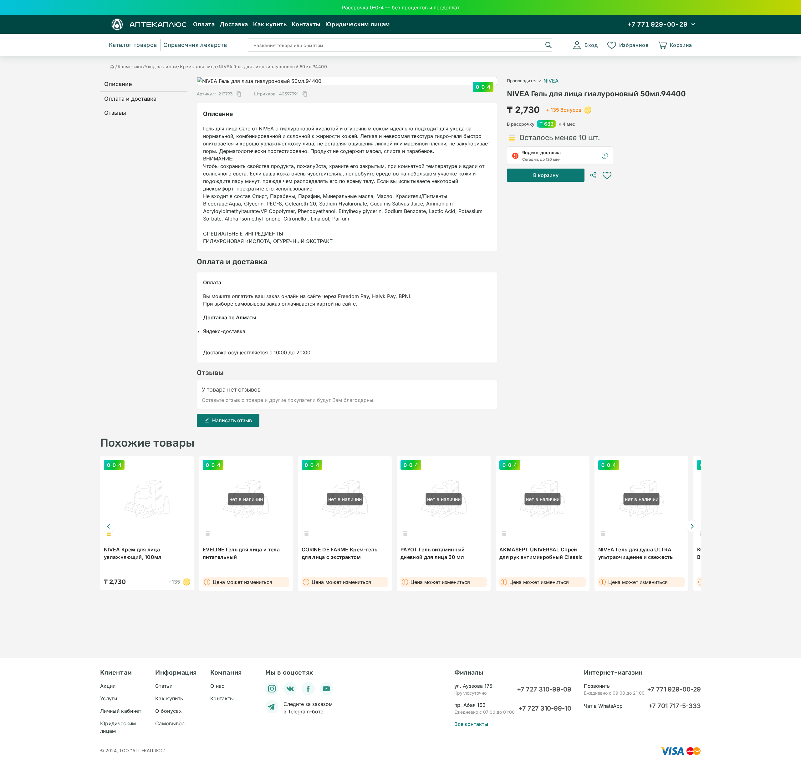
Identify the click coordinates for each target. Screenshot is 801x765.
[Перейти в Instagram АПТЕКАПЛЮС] (271, 688)
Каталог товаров (133, 45)
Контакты (306, 24)
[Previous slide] (109, 526)
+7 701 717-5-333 (674, 706)
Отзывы (115, 112)
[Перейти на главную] (112, 66)
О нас (217, 686)
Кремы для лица (198, 66)
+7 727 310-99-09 (544, 689)
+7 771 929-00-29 (674, 689)
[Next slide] (692, 526)
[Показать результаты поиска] (548, 45)
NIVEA (551, 81)
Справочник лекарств (195, 45)
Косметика (130, 66)
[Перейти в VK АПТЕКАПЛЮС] (290, 688)
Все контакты (471, 724)
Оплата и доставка (130, 98)
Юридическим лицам (357, 24)
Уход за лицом (161, 66)
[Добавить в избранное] (607, 175)
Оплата (204, 24)
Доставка (234, 24)
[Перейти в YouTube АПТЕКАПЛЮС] (326, 688)
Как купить (270, 24)
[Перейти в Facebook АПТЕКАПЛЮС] (308, 688)
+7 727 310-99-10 (544, 708)
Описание (118, 84)
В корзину (546, 175)
